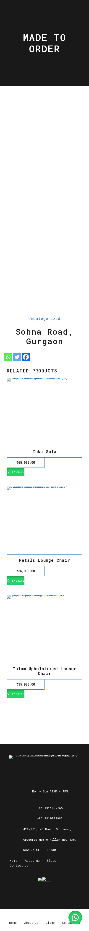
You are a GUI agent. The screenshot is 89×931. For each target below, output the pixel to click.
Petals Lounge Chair (44, 560)
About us (32, 860)
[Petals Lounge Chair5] (44, 520)
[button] (75, 917)
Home (14, 860)
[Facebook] (26, 357)
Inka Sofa (45, 451)
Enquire (17, 472)
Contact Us (19, 865)
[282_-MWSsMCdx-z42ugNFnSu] (44, 412)
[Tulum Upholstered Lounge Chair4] (44, 629)
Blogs (51, 860)
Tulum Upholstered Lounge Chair (45, 671)
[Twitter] (17, 357)
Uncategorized (44, 318)
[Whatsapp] (8, 357)
